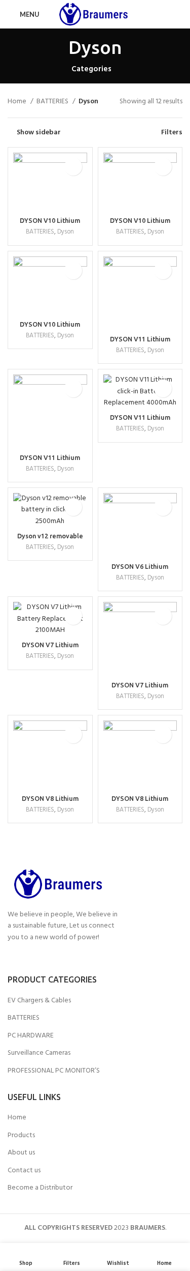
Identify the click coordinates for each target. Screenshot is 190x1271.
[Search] (179, 14)
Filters (171, 132)
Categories (91, 69)
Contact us (24, 1171)
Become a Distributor (40, 1188)
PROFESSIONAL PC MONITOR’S (54, 1071)
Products (21, 1136)
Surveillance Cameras (39, 1053)
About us (21, 1153)
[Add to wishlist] (73, 167)
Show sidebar (39, 132)
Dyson (65, 232)
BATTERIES (53, 101)
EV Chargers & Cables (39, 1001)
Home (18, 101)
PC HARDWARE (31, 1036)
